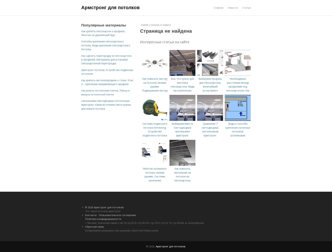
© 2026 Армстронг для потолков (104, 207)
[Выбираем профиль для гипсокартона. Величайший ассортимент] (210, 75)
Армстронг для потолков (110, 7)
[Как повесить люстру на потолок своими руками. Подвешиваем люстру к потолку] (155, 75)
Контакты (91, 215)
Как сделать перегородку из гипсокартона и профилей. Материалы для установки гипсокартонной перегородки (106, 59)
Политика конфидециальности (103, 219)
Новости (233, 7)
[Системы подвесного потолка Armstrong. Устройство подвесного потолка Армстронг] (155, 120)
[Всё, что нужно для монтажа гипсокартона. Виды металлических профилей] (182, 75)
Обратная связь (94, 226)
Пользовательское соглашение (117, 215)
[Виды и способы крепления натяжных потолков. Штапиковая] (238, 120)
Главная (218, 7)
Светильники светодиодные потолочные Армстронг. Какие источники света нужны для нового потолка (106, 104)
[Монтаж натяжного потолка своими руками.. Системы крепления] (155, 164)
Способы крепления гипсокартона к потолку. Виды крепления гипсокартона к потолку (105, 45)
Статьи (246, 7)
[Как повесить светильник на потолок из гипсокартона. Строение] (182, 164)
